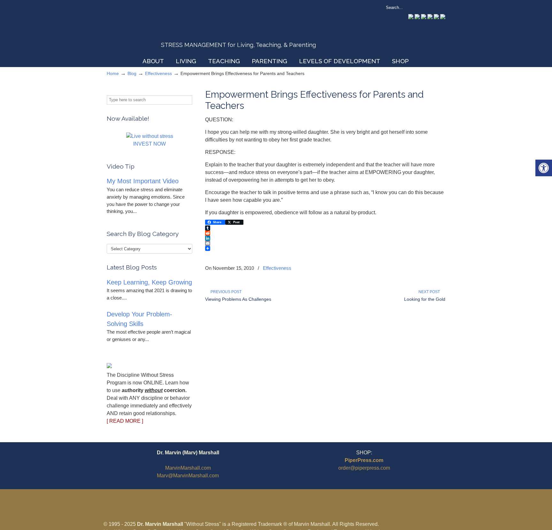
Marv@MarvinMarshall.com (188, 475)
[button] (543, 168)
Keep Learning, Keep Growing (149, 282)
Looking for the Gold (424, 299)
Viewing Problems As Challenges (238, 299)
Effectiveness (158, 73)
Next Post (430, 292)
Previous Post (225, 292)
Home (113, 73)
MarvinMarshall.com (188, 468)
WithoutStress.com (152, 29)
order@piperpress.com (364, 468)
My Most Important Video (143, 181)
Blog (131, 73)
